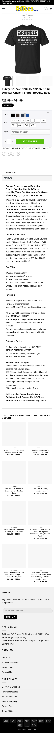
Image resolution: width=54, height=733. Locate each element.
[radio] (13, 115)
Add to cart (29, 141)
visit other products (37, 400)
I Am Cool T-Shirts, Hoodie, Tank (40, 490)
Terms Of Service (9, 711)
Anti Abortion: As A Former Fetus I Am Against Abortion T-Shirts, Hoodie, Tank (40, 532)
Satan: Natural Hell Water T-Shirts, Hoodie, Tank (14, 530)
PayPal (19, 301)
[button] (3, 9)
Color (6, 115)
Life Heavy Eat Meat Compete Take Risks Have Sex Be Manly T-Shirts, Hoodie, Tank (40, 575)
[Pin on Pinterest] (18, 154)
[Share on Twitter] (9, 154)
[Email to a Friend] (13, 154)
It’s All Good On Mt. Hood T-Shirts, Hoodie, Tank (14, 451)
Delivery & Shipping (11, 687)
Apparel (30, 15)
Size (5, 123)
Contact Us (7, 672)
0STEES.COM (30, 730)
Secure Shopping (9, 701)
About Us (6, 658)
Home (23, 15)
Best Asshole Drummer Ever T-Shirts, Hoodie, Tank (14, 491)
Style (6, 132)
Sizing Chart (7, 667)
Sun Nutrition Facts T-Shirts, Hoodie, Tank (40, 451)
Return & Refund (9, 696)
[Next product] (24, 19)
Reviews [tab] (8, 178)
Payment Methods (10, 692)
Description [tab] (9, 173)
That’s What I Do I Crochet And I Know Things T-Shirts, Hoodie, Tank (13, 574)
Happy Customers (10, 662)
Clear (48, 112)
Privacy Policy (8, 706)
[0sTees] (27, 9)
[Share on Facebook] (4, 154)
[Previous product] (29, 19)
